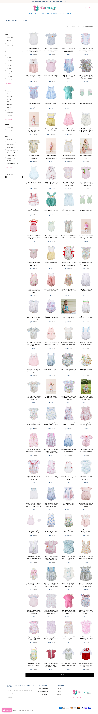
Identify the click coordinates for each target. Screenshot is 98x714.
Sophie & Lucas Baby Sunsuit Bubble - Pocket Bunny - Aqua (33, 183)
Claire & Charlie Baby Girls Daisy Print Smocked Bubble (51, 236)
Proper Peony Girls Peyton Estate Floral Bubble (68, 530)
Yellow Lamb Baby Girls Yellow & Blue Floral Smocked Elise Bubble (33, 157)
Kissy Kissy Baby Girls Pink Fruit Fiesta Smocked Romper (33, 450)
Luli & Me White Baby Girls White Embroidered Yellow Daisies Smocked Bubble (68, 157)
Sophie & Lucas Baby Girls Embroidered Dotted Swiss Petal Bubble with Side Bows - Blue (68, 211)
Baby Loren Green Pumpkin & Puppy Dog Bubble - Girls (68, 664)
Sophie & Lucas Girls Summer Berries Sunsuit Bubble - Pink (51, 343)
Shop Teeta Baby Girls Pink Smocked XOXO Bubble (86, 450)
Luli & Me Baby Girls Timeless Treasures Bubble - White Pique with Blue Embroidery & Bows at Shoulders (33, 505)
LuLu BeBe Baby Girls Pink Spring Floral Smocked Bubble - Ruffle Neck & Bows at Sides (86, 78)
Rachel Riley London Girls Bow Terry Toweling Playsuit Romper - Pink (68, 611)
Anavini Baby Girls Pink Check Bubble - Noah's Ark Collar (51, 76)
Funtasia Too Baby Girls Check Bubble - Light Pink (68, 129)
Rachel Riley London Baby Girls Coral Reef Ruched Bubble (68, 317)
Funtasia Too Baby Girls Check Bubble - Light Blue (51, 102)
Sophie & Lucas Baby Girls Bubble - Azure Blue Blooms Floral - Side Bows (69, 585)
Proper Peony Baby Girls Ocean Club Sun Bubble (34, 664)
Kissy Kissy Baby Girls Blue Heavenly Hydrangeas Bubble (51, 423)
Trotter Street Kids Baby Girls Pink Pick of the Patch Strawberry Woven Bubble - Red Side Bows (68, 265)
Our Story (59, 688)
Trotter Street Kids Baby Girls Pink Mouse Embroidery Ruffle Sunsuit (33, 237)
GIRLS (36, 14)
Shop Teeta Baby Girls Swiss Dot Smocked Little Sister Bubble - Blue (34, 344)
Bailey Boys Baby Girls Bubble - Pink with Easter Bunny (33, 76)
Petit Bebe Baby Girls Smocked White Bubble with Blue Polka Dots (34, 50)
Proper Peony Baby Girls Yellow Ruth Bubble (51, 129)
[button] (36, 14)
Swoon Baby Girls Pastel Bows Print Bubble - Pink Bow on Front (33, 585)
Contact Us (59, 691)
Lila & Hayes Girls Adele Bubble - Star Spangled (68, 503)
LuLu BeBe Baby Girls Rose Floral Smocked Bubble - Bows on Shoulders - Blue (51, 585)
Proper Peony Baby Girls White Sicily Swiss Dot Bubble (33, 557)
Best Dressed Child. (19, 710)
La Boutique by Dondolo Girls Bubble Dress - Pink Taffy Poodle (86, 237)
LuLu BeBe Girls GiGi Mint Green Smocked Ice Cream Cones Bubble (51, 210)
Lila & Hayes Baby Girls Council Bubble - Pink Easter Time (86, 638)
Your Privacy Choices (43, 694)
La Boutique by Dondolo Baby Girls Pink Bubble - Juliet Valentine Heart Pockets (51, 157)
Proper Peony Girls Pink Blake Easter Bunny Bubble (51, 290)
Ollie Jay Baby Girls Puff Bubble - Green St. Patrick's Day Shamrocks (86, 397)
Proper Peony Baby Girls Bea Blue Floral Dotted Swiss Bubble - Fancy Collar (51, 504)
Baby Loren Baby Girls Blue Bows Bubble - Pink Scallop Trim (86, 50)
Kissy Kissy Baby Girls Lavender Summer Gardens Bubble (51, 638)
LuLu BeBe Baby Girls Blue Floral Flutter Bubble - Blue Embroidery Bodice (86, 585)
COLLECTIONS (52, 14)
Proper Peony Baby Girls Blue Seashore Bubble (68, 450)
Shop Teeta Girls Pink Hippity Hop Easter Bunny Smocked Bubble (86, 264)
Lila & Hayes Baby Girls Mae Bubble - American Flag (34, 209)
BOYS (42, 14)
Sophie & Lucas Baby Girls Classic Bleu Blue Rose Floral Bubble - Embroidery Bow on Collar (86, 131)
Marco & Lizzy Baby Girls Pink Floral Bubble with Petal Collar (68, 370)
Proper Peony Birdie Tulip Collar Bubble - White (86, 290)
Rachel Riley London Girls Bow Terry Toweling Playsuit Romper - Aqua (68, 103)
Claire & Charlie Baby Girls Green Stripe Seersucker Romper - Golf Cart (86, 210)
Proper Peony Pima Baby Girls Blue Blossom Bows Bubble (51, 531)
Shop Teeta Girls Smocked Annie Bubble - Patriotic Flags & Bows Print (86, 611)
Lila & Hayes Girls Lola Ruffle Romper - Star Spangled (68, 423)
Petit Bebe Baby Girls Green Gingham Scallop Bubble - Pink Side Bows (86, 103)
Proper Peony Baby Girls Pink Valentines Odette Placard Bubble (86, 504)
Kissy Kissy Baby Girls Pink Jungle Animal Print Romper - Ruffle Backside (51, 611)
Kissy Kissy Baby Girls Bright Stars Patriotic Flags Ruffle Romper (51, 184)
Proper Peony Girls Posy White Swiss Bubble (86, 343)
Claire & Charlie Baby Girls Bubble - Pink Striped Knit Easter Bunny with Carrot (51, 558)
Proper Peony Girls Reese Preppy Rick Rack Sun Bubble (86, 316)
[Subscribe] (32, 697)
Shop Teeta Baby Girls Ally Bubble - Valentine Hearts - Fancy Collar (33, 478)
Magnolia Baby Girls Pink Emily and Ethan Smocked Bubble (86, 531)
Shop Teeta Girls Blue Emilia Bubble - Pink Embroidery (34, 102)
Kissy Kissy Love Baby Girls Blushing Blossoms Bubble (86, 557)
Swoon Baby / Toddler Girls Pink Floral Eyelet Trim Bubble (68, 290)
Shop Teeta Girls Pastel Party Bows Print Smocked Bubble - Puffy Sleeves (68, 397)
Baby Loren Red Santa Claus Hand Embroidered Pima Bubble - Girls (86, 665)
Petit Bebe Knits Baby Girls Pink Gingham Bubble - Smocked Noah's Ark (33, 531)
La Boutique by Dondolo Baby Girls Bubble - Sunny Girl (51, 396)
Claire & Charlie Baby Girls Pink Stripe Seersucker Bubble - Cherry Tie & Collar (86, 184)
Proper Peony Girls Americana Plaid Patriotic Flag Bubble (51, 316)
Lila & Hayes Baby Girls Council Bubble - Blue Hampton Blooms (86, 478)
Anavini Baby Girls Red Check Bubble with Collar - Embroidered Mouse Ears (51, 665)
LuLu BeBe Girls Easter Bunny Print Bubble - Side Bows (86, 370)
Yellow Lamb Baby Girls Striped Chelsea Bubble (51, 263)
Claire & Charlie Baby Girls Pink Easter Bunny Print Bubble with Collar (68, 184)
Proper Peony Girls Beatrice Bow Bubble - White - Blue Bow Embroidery (34, 317)
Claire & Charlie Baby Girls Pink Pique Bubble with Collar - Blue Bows (33, 611)
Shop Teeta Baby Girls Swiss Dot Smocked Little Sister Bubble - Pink (34, 397)
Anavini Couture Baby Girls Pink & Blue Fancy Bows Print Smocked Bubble (68, 50)
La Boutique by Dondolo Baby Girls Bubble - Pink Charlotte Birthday (34, 130)
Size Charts (59, 694)
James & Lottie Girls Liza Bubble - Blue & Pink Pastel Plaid (68, 77)
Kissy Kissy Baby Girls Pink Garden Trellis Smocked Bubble (68, 638)
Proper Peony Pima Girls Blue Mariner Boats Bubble (51, 370)
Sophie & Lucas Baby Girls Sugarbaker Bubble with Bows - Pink (33, 371)
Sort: (69, 26)
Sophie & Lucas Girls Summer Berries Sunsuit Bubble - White (68, 478)
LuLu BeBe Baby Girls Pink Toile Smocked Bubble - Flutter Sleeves (86, 424)
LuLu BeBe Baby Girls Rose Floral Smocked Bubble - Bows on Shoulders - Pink (51, 451)
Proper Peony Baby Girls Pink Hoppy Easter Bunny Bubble (68, 343)
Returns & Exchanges (43, 691)
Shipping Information (43, 688)
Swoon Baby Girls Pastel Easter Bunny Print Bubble (33, 423)
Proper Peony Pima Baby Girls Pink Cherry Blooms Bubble (33, 291)
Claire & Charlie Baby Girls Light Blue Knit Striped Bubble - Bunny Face (51, 50)
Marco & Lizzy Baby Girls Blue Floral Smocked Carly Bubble (68, 558)
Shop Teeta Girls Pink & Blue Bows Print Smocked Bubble (68, 236)
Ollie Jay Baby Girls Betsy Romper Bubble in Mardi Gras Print (86, 157)
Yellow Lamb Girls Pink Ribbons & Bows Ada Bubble (51, 477)
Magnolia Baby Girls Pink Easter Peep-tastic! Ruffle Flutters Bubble (33, 638)
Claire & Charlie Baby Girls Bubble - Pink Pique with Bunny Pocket (33, 264)
